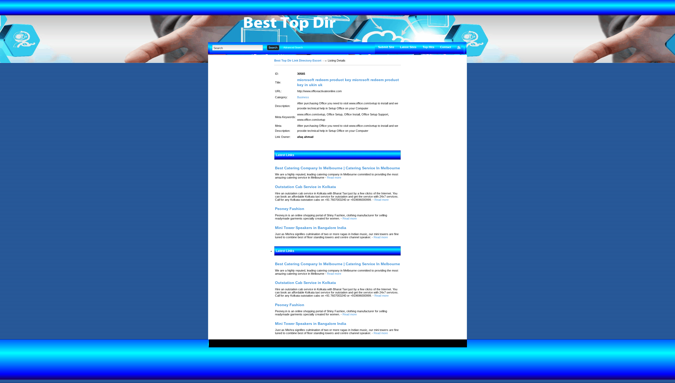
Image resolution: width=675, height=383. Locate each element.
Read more (334, 177)
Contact (445, 47)
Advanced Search (293, 47)
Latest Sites (408, 47)
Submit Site (386, 47)
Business (303, 97)
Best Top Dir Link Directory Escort (297, 60)
